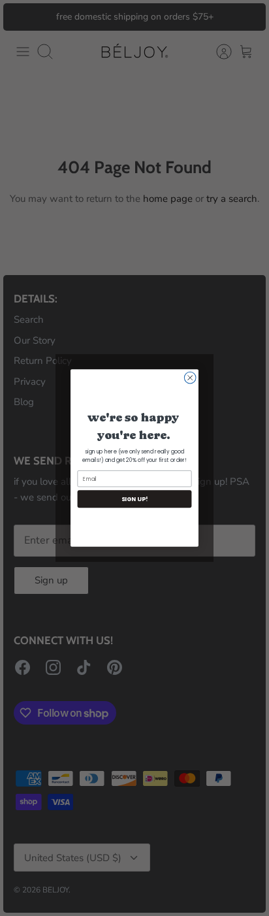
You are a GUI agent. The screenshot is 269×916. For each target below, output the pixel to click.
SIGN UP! (134, 499)
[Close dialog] (190, 378)
